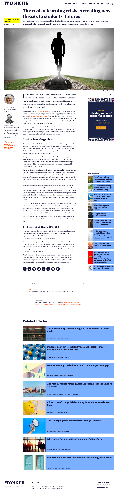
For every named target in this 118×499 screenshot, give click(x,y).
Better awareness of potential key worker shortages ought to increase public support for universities (103, 235)
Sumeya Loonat (52, 449)
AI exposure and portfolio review (100, 214)
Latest (83, 3)
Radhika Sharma (52, 468)
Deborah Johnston (53, 375)
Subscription (93, 3)
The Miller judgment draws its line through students (74, 420)
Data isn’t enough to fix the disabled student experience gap (78, 365)
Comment (7, 24)
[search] (112, 4)
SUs (102, 3)
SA (41, 300)
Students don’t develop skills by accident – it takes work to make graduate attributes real (77, 348)
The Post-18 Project (65, 394)
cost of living (9, 142)
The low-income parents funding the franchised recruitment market (78, 330)
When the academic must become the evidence (101, 207)
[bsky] (108, 3)
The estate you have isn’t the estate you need (103, 267)
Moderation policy (104, 482)
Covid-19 (7, 144)
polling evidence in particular (40, 116)
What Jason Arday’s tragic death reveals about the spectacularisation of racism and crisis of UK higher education (102, 257)
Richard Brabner (9, 125)
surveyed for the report (56, 126)
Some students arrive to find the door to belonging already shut (79, 457)
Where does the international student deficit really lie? (75, 439)
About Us (67, 3)
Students (7, 148)
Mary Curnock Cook (10, 106)
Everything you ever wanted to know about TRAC (102, 245)
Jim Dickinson (51, 339)
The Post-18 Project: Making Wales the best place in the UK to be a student (79, 385)
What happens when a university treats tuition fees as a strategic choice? (103, 197)
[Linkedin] (37, 482)
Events (75, 3)
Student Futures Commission (10, 146)
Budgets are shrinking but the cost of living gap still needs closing (103, 187)
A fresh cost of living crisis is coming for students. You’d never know (78, 404)
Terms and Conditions (105, 485)
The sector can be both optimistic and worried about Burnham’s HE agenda (102, 223)
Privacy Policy (102, 488)
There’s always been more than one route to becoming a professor (103, 179)
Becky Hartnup (52, 357)
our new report (42, 111)
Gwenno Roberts (52, 394)
